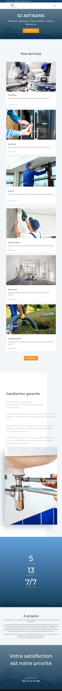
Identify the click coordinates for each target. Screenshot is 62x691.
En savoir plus (12, 104)
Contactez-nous (31, 30)
